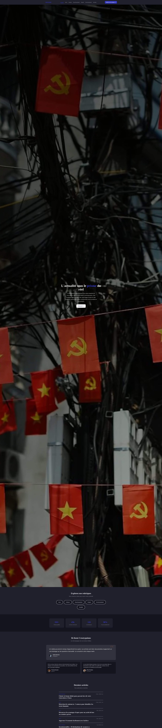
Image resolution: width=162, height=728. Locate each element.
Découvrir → (81, 306)
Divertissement (76, 2)
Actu (66, 2)
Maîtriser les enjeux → (111, 2)
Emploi (82, 2)
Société (94, 2)
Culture (70, 2)
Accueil (62, 2)
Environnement (88, 2)
